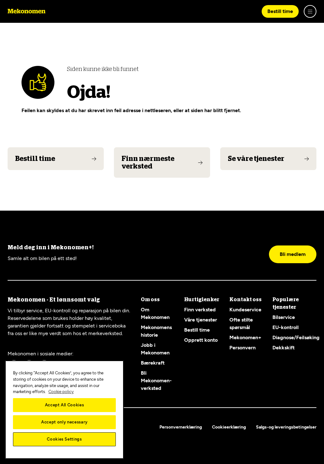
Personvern (242, 348)
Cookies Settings (64, 439)
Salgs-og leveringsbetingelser (286, 427)
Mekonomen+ (245, 337)
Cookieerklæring (229, 427)
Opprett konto (201, 340)
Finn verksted (200, 310)
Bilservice (283, 317)
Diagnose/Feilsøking (296, 337)
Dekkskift (283, 348)
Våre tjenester (200, 320)
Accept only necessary (64, 422)
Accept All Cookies (64, 405)
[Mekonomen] (27, 11)
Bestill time (280, 11)
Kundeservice (245, 310)
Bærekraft (153, 363)
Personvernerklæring (180, 427)
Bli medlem (293, 254)
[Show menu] (310, 11)
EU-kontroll (285, 327)
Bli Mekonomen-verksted (156, 380)
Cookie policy (61, 391)
